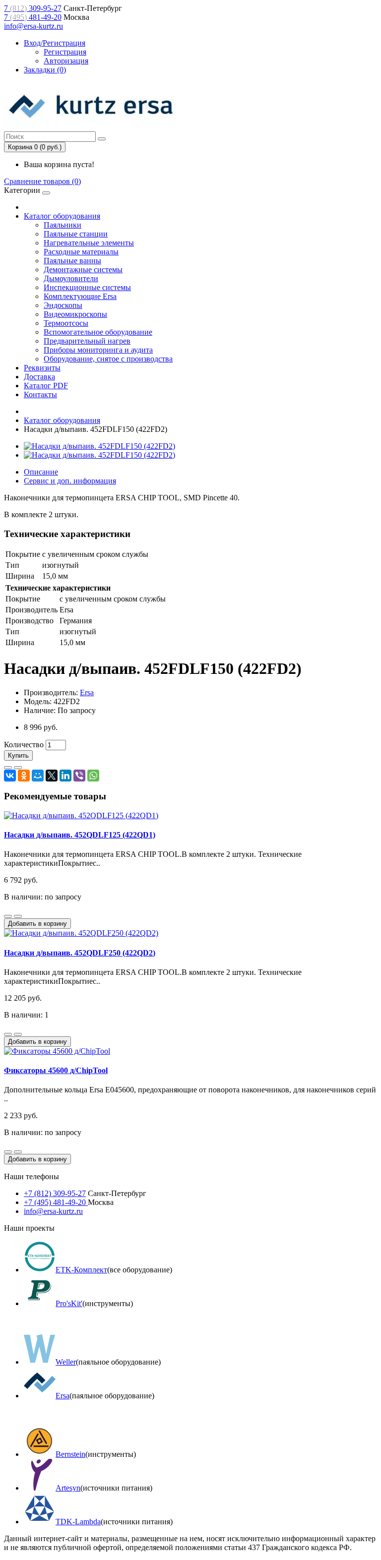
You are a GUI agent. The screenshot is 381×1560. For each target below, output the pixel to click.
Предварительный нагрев (87, 341)
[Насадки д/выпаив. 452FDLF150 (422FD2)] (99, 446)
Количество (24, 744)
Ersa (87, 692)
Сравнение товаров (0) (42, 181)
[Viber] (79, 775)
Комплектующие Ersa (80, 296)
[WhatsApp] (93, 775)
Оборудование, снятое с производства (108, 359)
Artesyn (68, 1488)
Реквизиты (42, 367)
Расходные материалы (81, 251)
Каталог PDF (46, 385)
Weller (66, 1362)
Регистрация (65, 52)
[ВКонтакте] (10, 775)
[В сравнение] (18, 767)
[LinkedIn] (65, 775)
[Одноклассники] (24, 775)
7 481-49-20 (33, 17)
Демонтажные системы (83, 269)
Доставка (39, 376)
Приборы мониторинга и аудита (98, 350)
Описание (41, 472)
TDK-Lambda (78, 1521)
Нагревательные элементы (89, 243)
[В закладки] (8, 767)
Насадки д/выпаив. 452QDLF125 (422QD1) (79, 835)
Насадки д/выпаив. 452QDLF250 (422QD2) (79, 953)
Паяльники (62, 225)
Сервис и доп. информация (70, 481)
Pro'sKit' (69, 1303)
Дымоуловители (71, 278)
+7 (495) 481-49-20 (56, 1202)
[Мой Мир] (38, 775)
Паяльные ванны (72, 260)
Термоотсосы (66, 323)
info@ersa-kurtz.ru (33, 26)
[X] (52, 775)
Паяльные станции (76, 234)
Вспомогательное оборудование (98, 332)
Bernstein (70, 1454)
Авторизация (66, 61)
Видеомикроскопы (75, 314)
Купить (18, 755)
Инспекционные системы (87, 287)
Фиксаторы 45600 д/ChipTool (56, 1070)
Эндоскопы (63, 305)
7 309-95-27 (33, 8)
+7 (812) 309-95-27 (55, 1193)
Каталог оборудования (62, 216)
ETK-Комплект (81, 1269)
